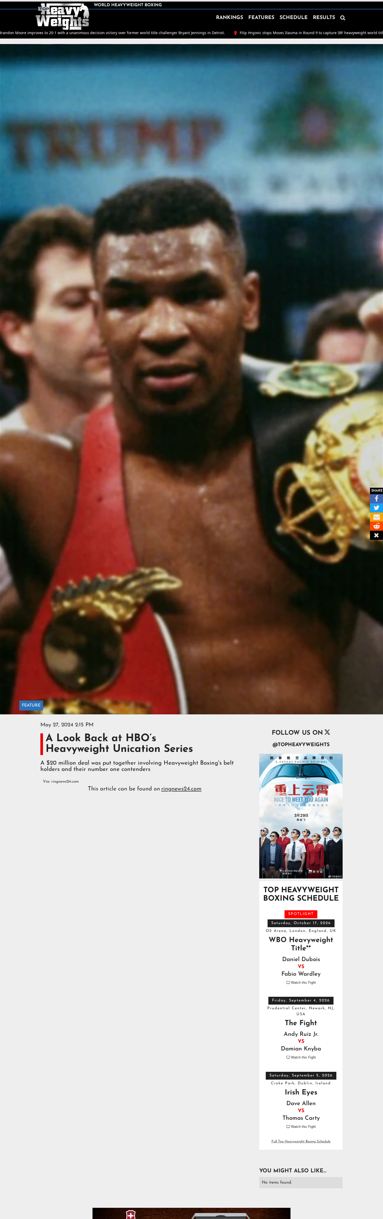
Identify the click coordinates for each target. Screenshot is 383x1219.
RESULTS (324, 17)
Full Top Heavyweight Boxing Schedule (301, 1141)
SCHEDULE (294, 17)
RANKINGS (229, 17)
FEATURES (261, 17)
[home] (62, 16)
